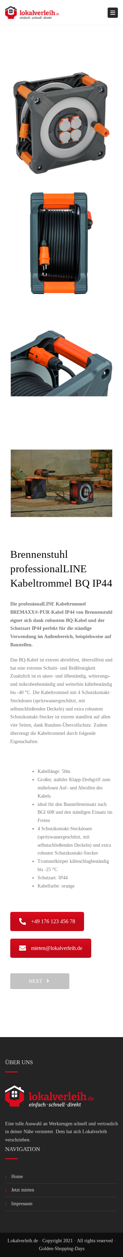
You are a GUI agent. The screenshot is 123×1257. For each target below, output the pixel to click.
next (37, 981)
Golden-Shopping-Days (61, 1248)
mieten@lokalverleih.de (56, 948)
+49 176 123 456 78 (53, 921)
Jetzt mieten (22, 1190)
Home (17, 1176)
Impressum (21, 1203)
